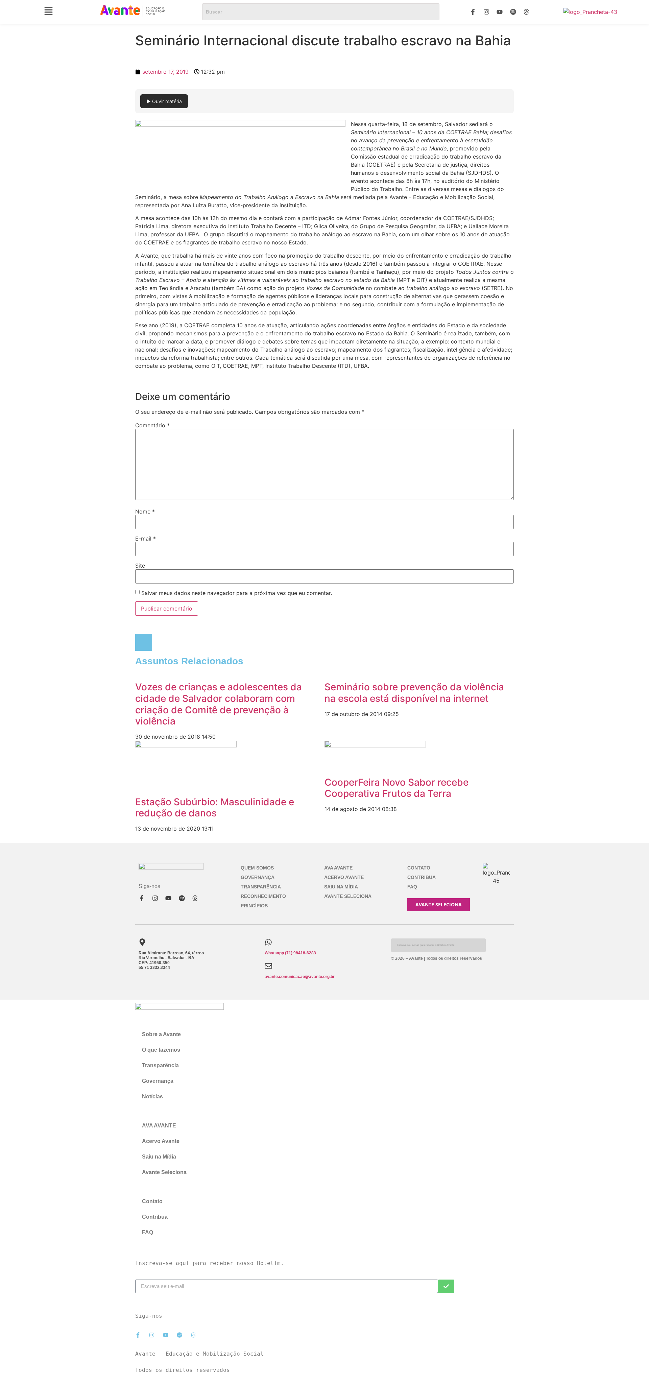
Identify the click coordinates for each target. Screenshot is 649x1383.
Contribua (421, 877)
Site (140, 565)
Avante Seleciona (347, 896)
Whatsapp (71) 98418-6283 (290, 953)
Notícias (152, 1096)
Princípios (254, 905)
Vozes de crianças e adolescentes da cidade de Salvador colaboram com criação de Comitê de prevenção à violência (218, 704)
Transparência (261, 886)
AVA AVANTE (338, 868)
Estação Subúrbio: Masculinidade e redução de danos (214, 807)
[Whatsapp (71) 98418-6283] (268, 942)
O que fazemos (161, 1050)
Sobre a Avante (161, 1034)
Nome (145, 511)
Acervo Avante (344, 877)
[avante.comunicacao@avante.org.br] (268, 966)
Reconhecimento (263, 896)
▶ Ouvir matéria (164, 101)
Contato (418, 868)
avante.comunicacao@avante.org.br (300, 976)
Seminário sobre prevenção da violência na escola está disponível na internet (414, 692)
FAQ (412, 886)
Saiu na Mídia (341, 886)
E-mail (145, 538)
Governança (257, 877)
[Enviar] (446, 1286)
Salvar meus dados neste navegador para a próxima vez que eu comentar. (236, 593)
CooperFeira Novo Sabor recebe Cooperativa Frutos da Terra (396, 788)
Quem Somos (257, 868)
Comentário (152, 425)
